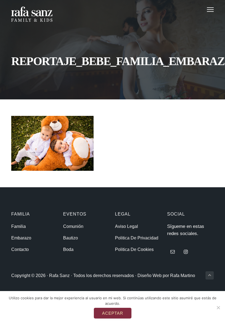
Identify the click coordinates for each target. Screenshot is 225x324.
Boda (68, 249)
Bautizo (70, 238)
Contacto (20, 249)
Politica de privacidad (136, 238)
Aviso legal (126, 226)
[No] (218, 307)
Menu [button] (204, 9)
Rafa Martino (182, 275)
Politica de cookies (134, 249)
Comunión (73, 226)
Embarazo (21, 238)
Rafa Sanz (59, 275)
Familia (18, 226)
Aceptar (112, 313)
